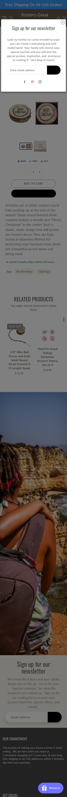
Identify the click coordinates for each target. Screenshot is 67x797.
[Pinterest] (32, 82)
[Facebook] (24, 82)
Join (54, 70)
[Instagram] (40, 82)
